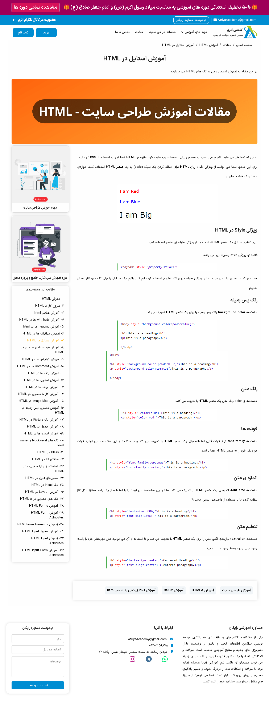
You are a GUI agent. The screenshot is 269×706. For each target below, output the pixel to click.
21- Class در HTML (50, 452)
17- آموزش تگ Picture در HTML (41, 419)
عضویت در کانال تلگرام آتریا (37, 20)
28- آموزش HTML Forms (46, 506)
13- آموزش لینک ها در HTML (44, 387)
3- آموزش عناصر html (49, 312)
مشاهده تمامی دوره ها (35, 7)
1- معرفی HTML (53, 299)
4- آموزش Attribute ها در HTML (41, 319)
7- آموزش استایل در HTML (45, 340)
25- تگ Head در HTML (47, 485)
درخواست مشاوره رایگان (191, 20)
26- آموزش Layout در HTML (44, 492)
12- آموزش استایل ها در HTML (43, 380)
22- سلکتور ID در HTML (48, 459)
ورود (46, 32)
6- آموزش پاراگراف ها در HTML (43, 333)
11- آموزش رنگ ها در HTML (45, 373)
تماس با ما (122, 32)
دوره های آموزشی (195, 32)
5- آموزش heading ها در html (43, 326)
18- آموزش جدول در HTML (45, 426)
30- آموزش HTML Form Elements (40, 524)
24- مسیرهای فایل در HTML (44, 478)
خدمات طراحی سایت (162, 32)
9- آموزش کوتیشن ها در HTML (43, 359)
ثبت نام (23, 32)
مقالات (139, 32)
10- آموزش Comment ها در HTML (40, 366)
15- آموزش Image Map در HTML (41, 401)
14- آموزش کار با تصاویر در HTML (41, 394)
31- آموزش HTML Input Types (43, 531)
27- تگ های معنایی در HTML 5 (42, 499)
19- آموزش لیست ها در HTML (44, 433)
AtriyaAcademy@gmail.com (236, 20)
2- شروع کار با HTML (49, 306)
